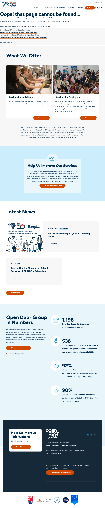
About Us (80, 7)
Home (97, 7)
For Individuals (37, 7)
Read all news (15, 293)
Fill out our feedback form (53, 185)
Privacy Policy (56, 445)
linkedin (95, 434)
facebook (88, 434)
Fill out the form (21, 447)
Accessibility (99, 2)
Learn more (42, 118)
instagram (91, 434)
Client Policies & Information (68, 445)
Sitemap (48, 445)
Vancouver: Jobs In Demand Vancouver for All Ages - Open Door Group (23, 37)
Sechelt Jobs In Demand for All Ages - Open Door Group (18, 32)
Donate (91, 8)
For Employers (48, 7)
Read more (53, 243)
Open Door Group (9, 4)
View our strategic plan (16, 354)
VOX (59, 453)
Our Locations (71, 7)
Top (101, 505)
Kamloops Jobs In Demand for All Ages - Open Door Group (19, 35)
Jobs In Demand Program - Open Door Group (15, 30)
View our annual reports (19, 348)
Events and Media (59, 7)
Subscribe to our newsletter (61, 472)
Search (101, 7)
